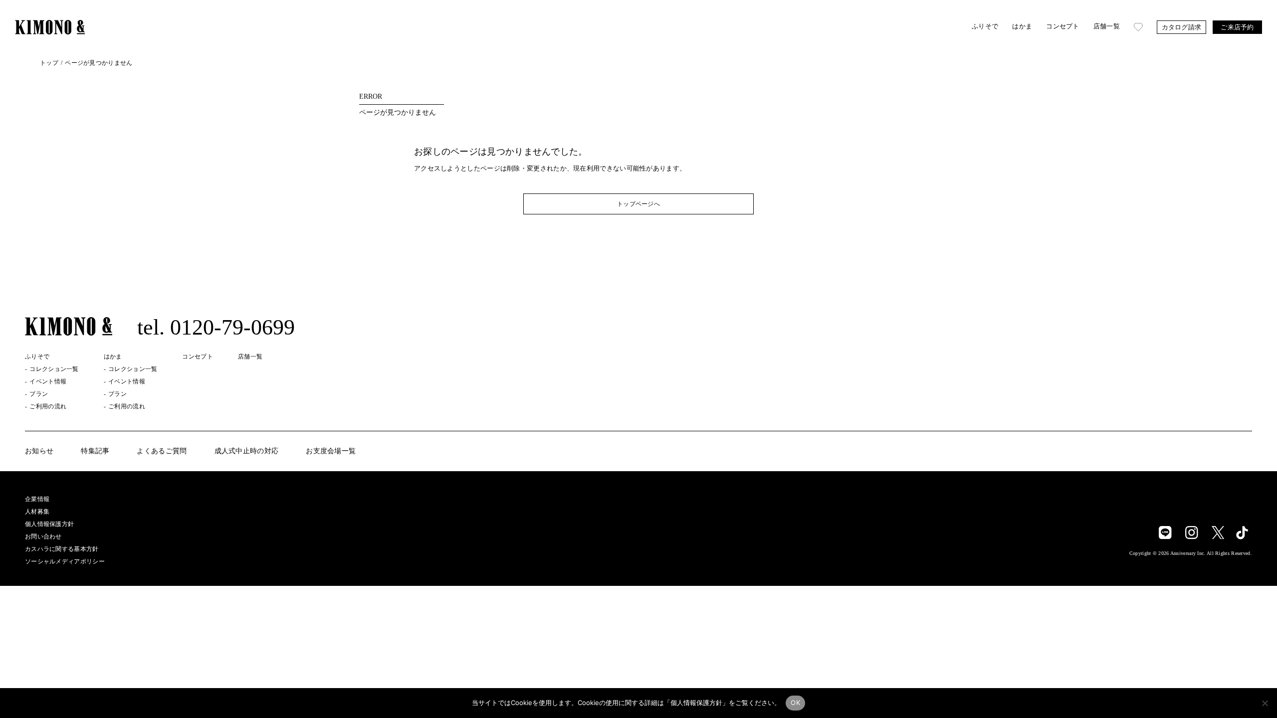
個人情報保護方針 (49, 524)
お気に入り (1138, 27)
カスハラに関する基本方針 (62, 549)
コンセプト (1062, 26)
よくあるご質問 (162, 451)
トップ (49, 63)
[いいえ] (1265, 703)
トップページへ (638, 203)
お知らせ (39, 451)
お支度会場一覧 (331, 451)
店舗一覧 (1106, 26)
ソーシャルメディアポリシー (65, 561)
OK (795, 703)
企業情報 (37, 499)
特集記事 (95, 451)
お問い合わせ (43, 536)
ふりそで (985, 26)
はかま (1022, 26)
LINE (1165, 532)
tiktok (1242, 532)
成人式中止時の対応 (246, 451)
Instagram (1191, 532)
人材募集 (37, 512)
